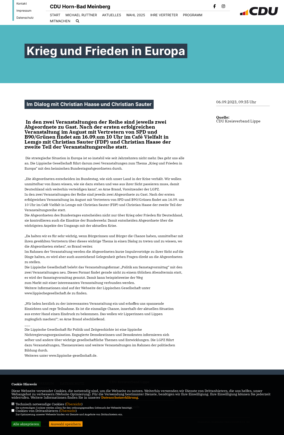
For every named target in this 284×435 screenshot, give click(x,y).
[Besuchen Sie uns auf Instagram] (223, 7)
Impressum (23, 10)
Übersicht (73, 404)
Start (55, 15)
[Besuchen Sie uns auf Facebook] (214, 7)
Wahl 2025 (135, 15)
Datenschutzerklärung (119, 397)
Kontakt (21, 3)
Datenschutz (25, 17)
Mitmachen (60, 21)
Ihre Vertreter (164, 15)
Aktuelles (111, 15)
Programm (192, 15)
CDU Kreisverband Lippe (238, 121)
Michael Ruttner (81, 15)
